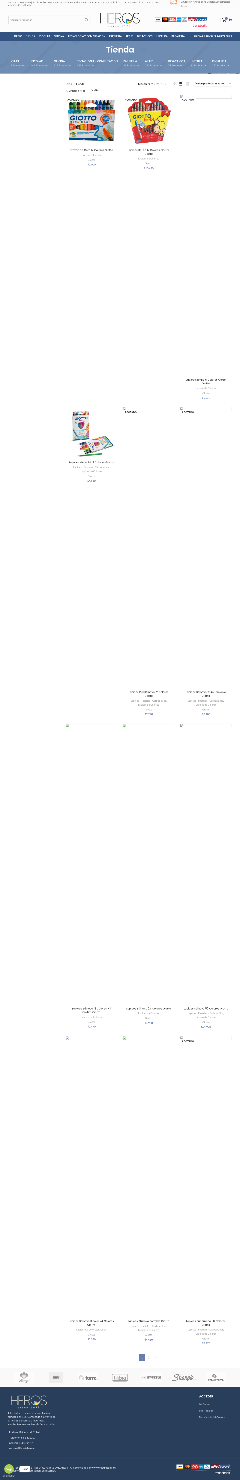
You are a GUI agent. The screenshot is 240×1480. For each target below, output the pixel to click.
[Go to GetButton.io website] (9, 1476)
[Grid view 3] (180, 83)
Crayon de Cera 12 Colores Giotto (91, 150)
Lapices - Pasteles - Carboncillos (91, 467)
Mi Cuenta (205, 1404)
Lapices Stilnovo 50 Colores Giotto (206, 1008)
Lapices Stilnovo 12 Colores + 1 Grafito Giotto (91, 1010)
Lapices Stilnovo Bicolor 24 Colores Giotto (91, 1323)
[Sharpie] (184, 1377)
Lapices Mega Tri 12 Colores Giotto (91, 462)
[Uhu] (56, 1377)
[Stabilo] (152, 1377)
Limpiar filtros (77, 90)
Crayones (87, 154)
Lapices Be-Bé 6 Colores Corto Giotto (206, 381)
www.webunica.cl (102, 1467)
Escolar (97, 154)
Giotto (98, 90)
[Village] (24, 1377)
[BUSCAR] (86, 20)
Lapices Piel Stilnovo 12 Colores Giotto (148, 694)
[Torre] (88, 1377)
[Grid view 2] (174, 83)
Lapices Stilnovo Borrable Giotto (148, 1321)
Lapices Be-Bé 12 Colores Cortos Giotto (149, 152)
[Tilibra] (120, 1377)
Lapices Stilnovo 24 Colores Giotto (148, 1008)
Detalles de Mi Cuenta (212, 1417)
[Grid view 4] (187, 83)
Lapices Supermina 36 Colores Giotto (206, 1323)
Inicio (69, 83)
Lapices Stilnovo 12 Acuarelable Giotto (206, 694)
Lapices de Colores (148, 158)
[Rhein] (216, 1377)
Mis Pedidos (206, 1410)
